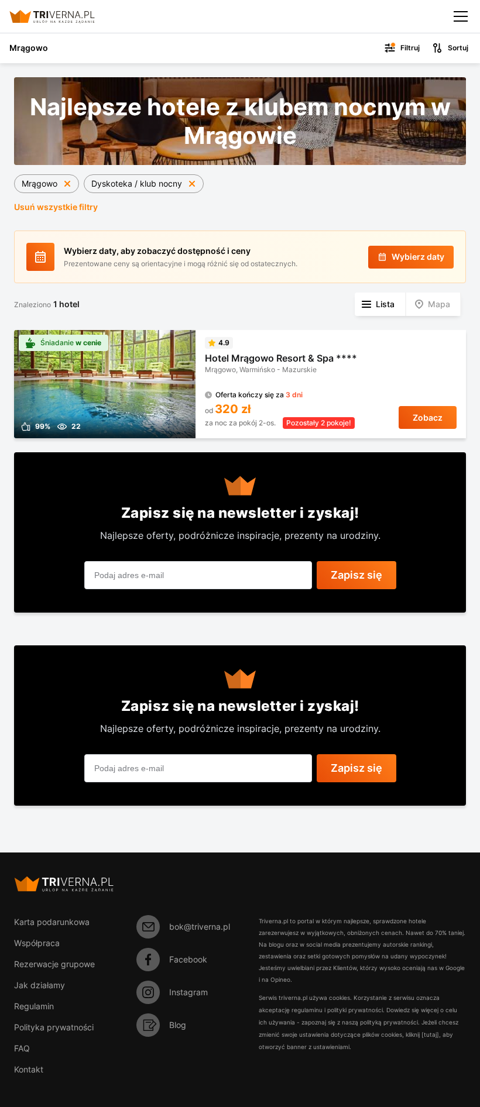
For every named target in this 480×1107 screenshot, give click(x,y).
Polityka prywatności (54, 1027)
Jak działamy (39, 985)
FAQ (22, 1048)
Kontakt (28, 1069)
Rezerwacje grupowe (54, 964)
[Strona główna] (61, 16)
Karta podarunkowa (52, 922)
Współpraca (37, 943)
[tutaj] (430, 1034)
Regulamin (34, 1006)
